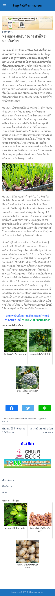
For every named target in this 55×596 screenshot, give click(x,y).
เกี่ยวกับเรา (8, 480)
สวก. (4, 492)
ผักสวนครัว (7, 32)
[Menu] (4, 5)
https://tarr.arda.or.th (36, 319)
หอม (45, 418)
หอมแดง (5, 421)
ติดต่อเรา (7, 486)
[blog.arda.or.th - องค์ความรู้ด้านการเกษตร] (27, 5)
